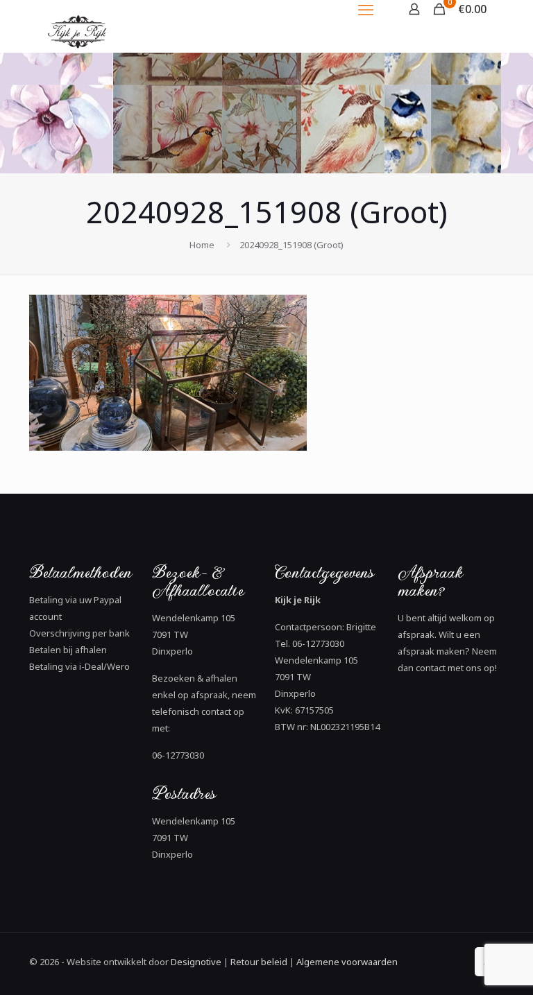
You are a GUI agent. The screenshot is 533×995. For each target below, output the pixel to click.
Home (201, 245)
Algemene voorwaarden (346, 961)
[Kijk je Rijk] (79, 53)
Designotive (196, 961)
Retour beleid (258, 961)
